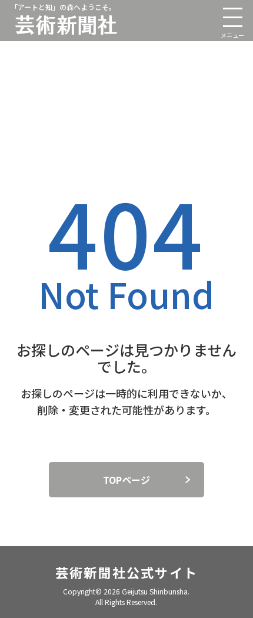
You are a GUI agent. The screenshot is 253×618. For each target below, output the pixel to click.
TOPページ (126, 480)
